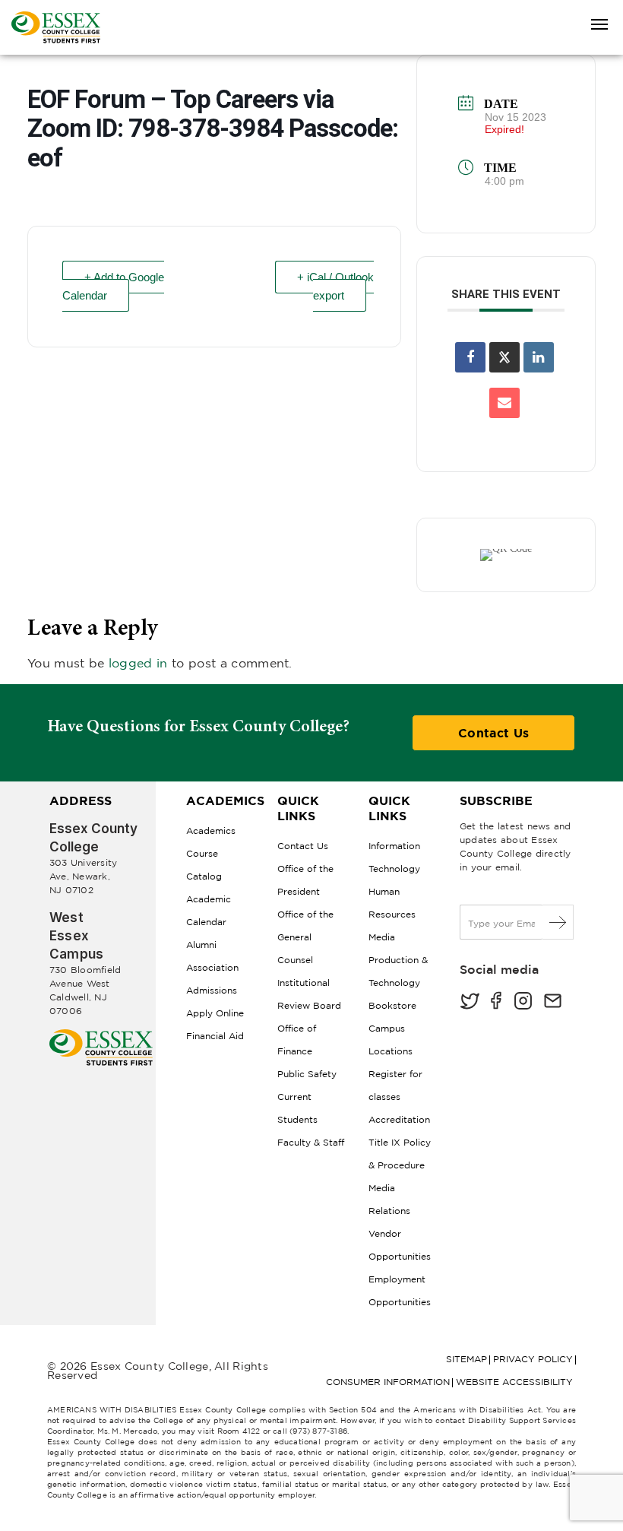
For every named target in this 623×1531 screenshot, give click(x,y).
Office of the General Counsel (305, 937)
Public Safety (307, 1074)
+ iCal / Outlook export (335, 286)
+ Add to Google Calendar (113, 286)
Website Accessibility (514, 1382)
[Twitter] (469, 1002)
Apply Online (215, 1013)
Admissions (211, 990)
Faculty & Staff (310, 1142)
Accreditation (399, 1119)
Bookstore (392, 1005)
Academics (211, 830)
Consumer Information (388, 1382)
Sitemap (466, 1359)
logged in (138, 663)
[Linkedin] (538, 357)
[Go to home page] (101, 1035)
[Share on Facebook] (470, 357)
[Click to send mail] (552, 1002)
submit (558, 922)
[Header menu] (599, 25)
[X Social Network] (504, 357)
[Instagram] (523, 1002)
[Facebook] (496, 1002)
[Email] (504, 403)
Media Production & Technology (398, 959)
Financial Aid (215, 1036)
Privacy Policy (533, 1359)
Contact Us (493, 733)
